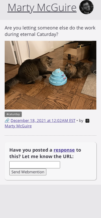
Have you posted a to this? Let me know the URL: (45, 153)
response (64, 150)
